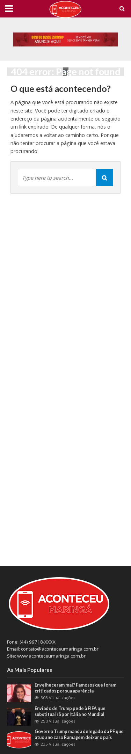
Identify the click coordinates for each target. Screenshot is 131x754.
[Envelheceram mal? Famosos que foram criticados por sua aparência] (19, 693)
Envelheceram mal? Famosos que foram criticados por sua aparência (75, 688)
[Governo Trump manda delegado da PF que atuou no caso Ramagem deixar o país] (19, 739)
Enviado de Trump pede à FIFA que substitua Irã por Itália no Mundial (70, 711)
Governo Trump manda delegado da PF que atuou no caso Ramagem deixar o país (79, 734)
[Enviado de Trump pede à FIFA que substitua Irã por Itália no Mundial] (19, 716)
